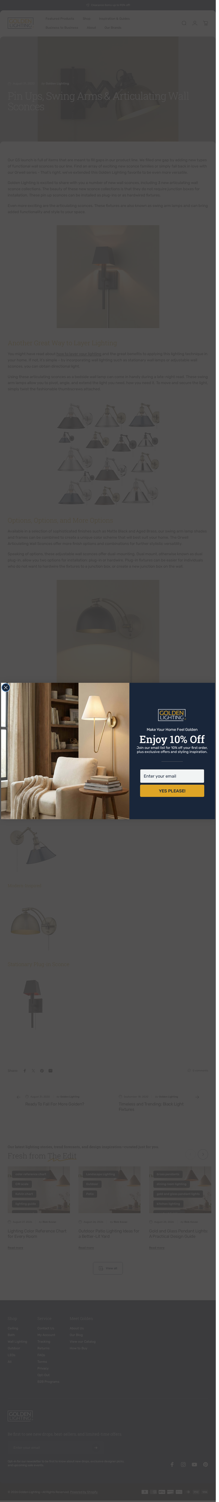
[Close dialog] (6, 687)
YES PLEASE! (172, 790)
